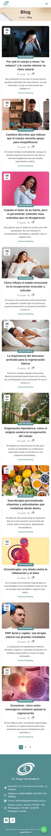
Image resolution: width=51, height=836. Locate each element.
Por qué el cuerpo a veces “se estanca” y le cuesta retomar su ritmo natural (25, 65)
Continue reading (25, 93)
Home (22, 17)
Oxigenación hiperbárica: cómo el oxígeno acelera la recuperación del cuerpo (25, 432)
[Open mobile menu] (46, 3)
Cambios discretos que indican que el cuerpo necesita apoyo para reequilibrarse (25, 138)
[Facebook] (6, 820)
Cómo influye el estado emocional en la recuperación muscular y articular (25, 286)
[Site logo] (6, 3)
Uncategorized (25, 57)
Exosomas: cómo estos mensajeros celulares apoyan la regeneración (25, 709)
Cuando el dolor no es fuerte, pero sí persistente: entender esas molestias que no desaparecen (25, 214)
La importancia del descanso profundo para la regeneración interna (25, 359)
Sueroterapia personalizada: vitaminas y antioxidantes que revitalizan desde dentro (25, 504)
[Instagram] (12, 820)
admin (23, 74)
